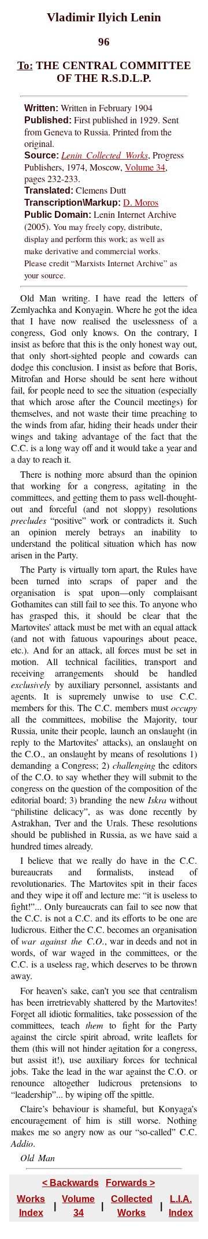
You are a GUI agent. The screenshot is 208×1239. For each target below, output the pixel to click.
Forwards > (130, 1183)
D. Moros (140, 202)
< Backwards (70, 1183)
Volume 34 (145, 167)
